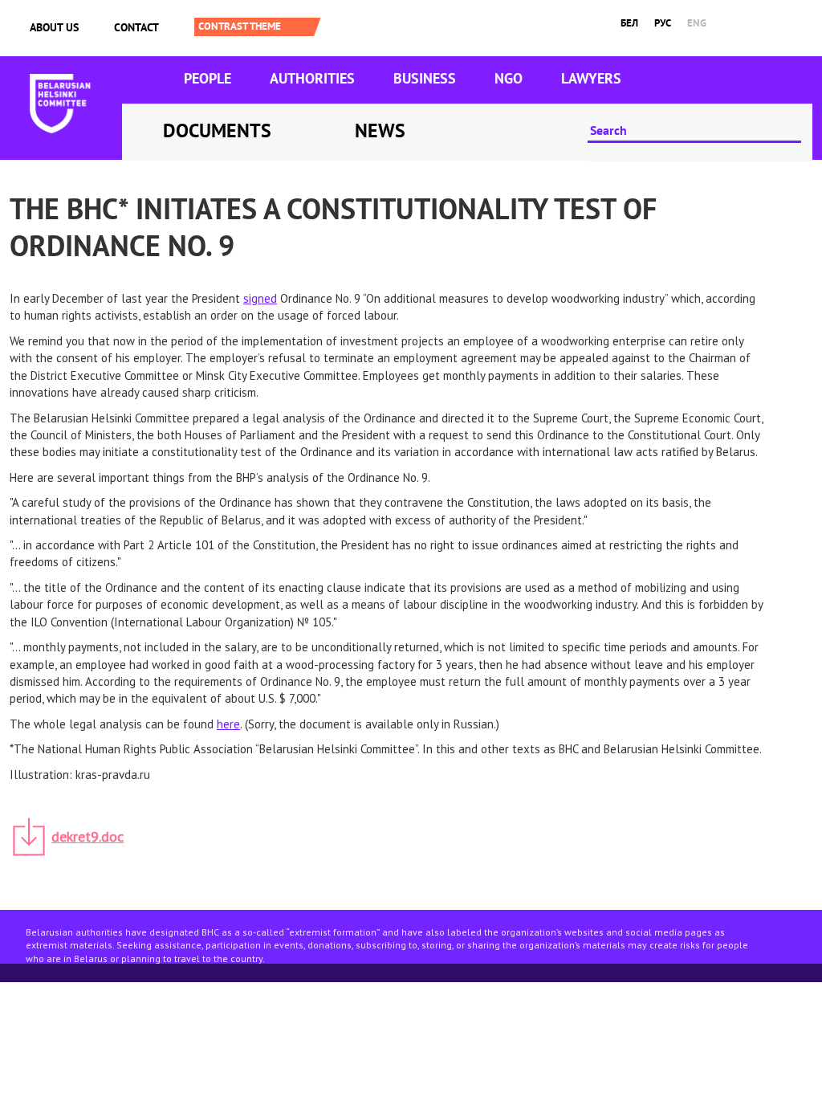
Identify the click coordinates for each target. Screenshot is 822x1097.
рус (662, 23)
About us (54, 27)
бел (629, 23)
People (207, 78)
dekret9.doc (87, 836)
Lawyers (591, 78)
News (380, 130)
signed (260, 298)
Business (424, 78)
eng (696, 23)
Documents (217, 130)
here (228, 724)
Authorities (312, 78)
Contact (136, 27)
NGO (508, 78)
